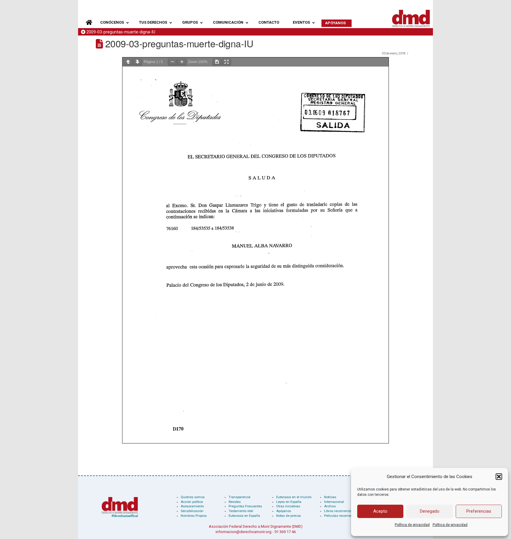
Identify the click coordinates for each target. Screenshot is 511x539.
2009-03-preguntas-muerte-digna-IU (120, 32)
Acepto (380, 511)
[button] (499, 477)
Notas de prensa (288, 516)
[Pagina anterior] (128, 62)
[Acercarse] (181, 62)
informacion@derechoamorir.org (243, 532)
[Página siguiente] (137, 62)
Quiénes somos (193, 497)
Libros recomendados (340, 511)
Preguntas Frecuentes (245, 506)
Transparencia (239, 497)
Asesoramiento (192, 506)
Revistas (235, 502)
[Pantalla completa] (226, 62)
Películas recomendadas (343, 516)
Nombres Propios (194, 516)
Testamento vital (241, 511)
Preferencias (478, 511)
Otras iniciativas (288, 506)
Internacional (334, 502)
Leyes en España (288, 502)
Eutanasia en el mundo (293, 497)
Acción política (192, 502)
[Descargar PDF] (217, 62)
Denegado (429, 511)
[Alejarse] (172, 62)
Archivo (330, 506)
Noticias (330, 497)
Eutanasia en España (244, 516)
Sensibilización (192, 511)
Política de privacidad (412, 525)
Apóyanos (283, 511)
